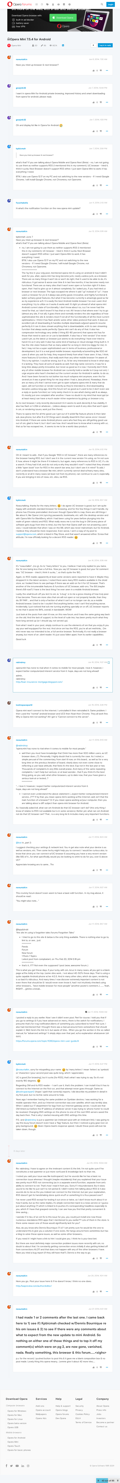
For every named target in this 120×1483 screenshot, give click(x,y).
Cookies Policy (83, 1414)
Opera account (43, 1410)
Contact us (101, 1426)
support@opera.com (26, 534)
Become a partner (105, 1422)
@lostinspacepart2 (25, 1091)
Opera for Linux (15, 1419)
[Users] (53, 4)
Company (102, 1398)
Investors (101, 1418)
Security (80, 1406)
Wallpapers (41, 1414)
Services (41, 1398)
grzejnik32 (21, 88)
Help (58, 1398)
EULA (78, 1418)
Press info (101, 1410)
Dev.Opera (61, 1418)
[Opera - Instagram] (28, 1465)
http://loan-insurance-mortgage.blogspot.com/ (39, 682)
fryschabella (22, 203)
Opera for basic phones (19, 1450)
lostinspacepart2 (24, 705)
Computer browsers (15, 1405)
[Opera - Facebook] (6, 1466)
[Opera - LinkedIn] (22, 1465)
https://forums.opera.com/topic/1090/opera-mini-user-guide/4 (47, 1041)
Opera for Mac (14, 1415)
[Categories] (36, 4)
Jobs (98, 1414)
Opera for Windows (16, 1411)
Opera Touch (13, 1446)
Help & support (63, 1406)
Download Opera (64, 17)
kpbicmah (21, 148)
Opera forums (62, 1414)
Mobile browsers (13, 1432)
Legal (79, 1398)
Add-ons (40, 1406)
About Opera (102, 1406)
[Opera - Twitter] (11, 1465)
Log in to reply (105, 45)
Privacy (79, 1410)
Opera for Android (16, 1438)
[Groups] (58, 4)
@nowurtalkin (22, 1069)
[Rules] (64, 4)
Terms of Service (84, 1422)
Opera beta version (16, 1423)
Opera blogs (62, 1410)
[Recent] (42, 4)
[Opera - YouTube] (17, 1465)
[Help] (69, 4)
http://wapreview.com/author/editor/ (34, 1286)
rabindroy (20, 662)
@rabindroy (21, 745)
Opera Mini (16, 45)
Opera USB (12, 1427)
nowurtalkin (21, 59)
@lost (19, 842)
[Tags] (47, 4)
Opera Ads (41, 1418)
